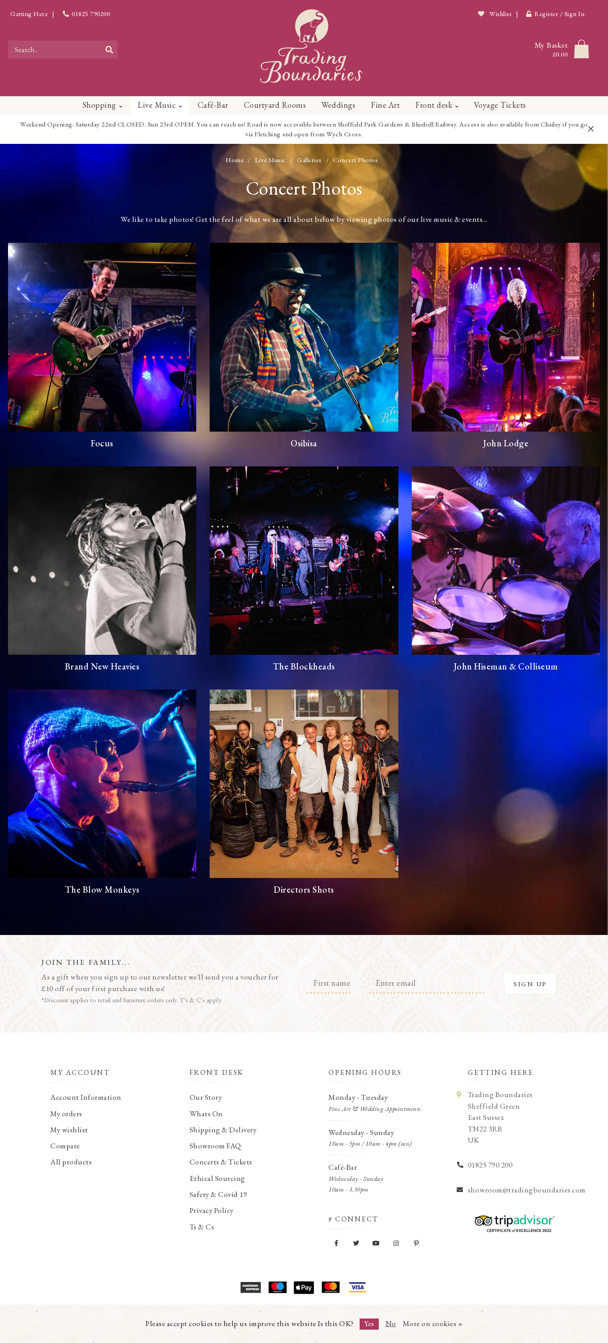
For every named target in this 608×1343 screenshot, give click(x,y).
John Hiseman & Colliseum (506, 666)
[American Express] (250, 1287)
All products (71, 1162)
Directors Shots (304, 889)
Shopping (99, 105)
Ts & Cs (202, 1227)
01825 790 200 (490, 1165)
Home (234, 159)
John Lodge (505, 443)
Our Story (206, 1097)
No (390, 1323)
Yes (369, 1323)
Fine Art (385, 105)
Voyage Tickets (500, 105)
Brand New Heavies (102, 666)
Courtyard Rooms (275, 105)
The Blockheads (304, 666)
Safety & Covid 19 (218, 1194)
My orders (66, 1113)
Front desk (433, 105)
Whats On (206, 1113)
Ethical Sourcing (217, 1178)
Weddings (338, 105)
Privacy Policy (212, 1210)
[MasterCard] (331, 1287)
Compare (65, 1146)
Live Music (157, 105)
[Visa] (357, 1287)
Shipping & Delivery (223, 1130)
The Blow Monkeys (102, 889)
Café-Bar (213, 105)
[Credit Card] (277, 1287)
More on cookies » (433, 1323)
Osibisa (304, 443)
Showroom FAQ (215, 1146)
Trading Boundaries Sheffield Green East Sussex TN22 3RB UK (500, 1117)
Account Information (86, 1097)
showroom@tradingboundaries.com (527, 1190)
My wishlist (69, 1130)
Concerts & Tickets (221, 1162)
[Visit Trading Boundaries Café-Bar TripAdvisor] (512, 1220)
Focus (102, 443)
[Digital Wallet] (304, 1287)
